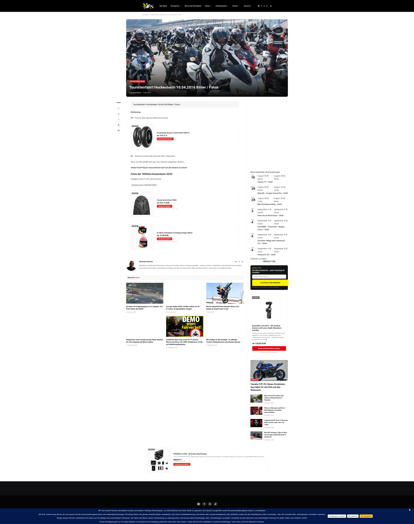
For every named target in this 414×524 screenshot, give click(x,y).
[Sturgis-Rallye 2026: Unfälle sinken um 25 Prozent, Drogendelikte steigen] (184, 293)
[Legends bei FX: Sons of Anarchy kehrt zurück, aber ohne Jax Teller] (256, 423)
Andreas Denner (136, 92)
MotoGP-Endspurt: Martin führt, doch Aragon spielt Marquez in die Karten (275, 435)
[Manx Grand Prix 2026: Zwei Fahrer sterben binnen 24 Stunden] (256, 398)
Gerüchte (254, 379)
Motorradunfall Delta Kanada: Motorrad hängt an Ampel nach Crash (222, 308)
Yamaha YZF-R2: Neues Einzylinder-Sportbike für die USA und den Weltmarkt (268, 387)
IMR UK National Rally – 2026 (270, 204)
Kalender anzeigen (258, 259)
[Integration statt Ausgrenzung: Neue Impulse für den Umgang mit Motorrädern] (144, 326)
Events (235, 6)
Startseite (145, 15)
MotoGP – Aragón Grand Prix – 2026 (273, 193)
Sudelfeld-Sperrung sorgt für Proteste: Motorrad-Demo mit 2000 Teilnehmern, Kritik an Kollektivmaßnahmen (184, 342)
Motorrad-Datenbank (193, 6)
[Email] (118, 130)
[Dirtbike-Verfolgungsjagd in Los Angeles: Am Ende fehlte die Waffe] (144, 293)
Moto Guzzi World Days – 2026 (271, 215)
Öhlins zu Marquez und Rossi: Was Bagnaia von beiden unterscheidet (274, 410)
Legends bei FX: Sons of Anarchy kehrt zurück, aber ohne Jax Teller (276, 422)
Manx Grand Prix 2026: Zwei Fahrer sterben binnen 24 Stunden (274, 398)
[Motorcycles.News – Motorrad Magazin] (148, 6)
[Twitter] (118, 119)
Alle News (163, 6)
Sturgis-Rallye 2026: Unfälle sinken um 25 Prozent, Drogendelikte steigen (183, 308)
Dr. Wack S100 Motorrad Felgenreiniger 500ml (174, 233)
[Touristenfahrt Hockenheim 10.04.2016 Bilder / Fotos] (207, 58)
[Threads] (118, 125)
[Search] (271, 6)
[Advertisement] (266, 133)
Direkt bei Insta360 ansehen (269, 348)
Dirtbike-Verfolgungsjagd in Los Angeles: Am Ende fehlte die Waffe (144, 308)
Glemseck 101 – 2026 (267, 255)
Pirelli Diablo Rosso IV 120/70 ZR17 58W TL (173, 133)
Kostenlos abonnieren (270, 283)
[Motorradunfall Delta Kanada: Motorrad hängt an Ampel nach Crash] (224, 293)
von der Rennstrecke (137, 81)
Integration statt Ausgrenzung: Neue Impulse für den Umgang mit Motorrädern (144, 341)
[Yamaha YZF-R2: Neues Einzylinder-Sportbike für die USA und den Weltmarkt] (269, 370)
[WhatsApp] (118, 108)
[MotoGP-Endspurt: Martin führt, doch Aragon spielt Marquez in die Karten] (256, 435)
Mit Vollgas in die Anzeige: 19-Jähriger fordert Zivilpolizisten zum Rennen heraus (223, 341)
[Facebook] (118, 114)
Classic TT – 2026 (265, 182)
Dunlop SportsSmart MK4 (166, 200)
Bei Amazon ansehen (165, 139)
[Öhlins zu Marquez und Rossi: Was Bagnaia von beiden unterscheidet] (256, 411)
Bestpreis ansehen (164, 206)
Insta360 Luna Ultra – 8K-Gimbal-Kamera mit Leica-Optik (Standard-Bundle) (267, 328)
